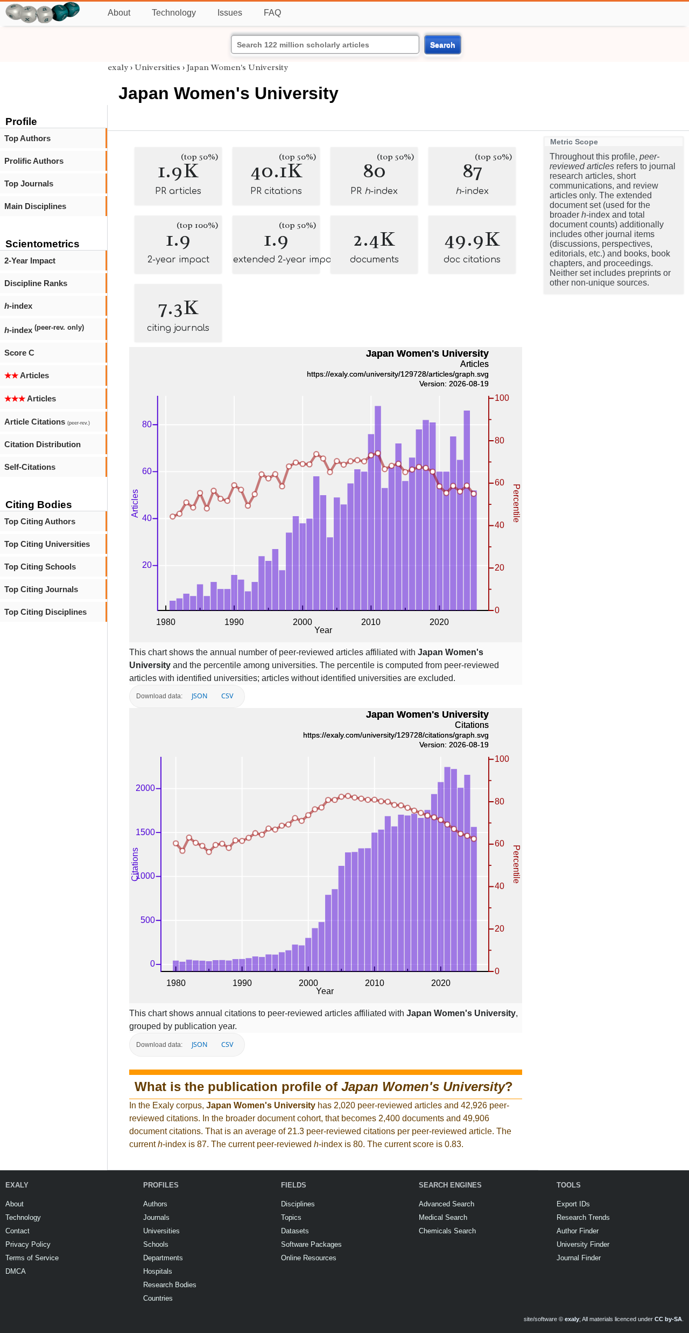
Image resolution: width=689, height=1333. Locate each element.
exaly (118, 67)
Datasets (295, 1231)
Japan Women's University (237, 67)
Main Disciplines (35, 206)
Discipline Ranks (35, 283)
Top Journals (28, 183)
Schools (155, 1244)
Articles (26, 375)
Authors (155, 1204)
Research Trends (583, 1217)
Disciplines (298, 1204)
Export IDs (573, 1204)
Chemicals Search (447, 1231)
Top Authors (27, 138)
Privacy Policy (28, 1244)
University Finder (583, 1244)
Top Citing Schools (40, 566)
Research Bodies (169, 1285)
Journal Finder (579, 1258)
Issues (229, 12)
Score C (19, 352)
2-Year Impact (29, 260)
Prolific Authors (34, 160)
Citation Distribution (42, 444)
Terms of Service (32, 1258)
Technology (174, 12)
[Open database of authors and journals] (43, 6)
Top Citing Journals (41, 589)
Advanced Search (446, 1204)
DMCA (15, 1271)
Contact (17, 1231)
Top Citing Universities (47, 544)
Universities (157, 67)
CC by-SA (668, 1319)
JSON (199, 695)
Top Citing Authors (39, 521)
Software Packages (311, 1244)
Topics (291, 1217)
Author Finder (578, 1231)
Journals (156, 1217)
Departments (163, 1258)
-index (18, 305)
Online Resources (308, 1258)
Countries (158, 1298)
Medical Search (443, 1217)
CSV (227, 695)
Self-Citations (29, 466)
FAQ (272, 12)
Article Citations (47, 421)
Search (442, 44)
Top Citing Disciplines (45, 611)
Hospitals (157, 1271)
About (119, 12)
